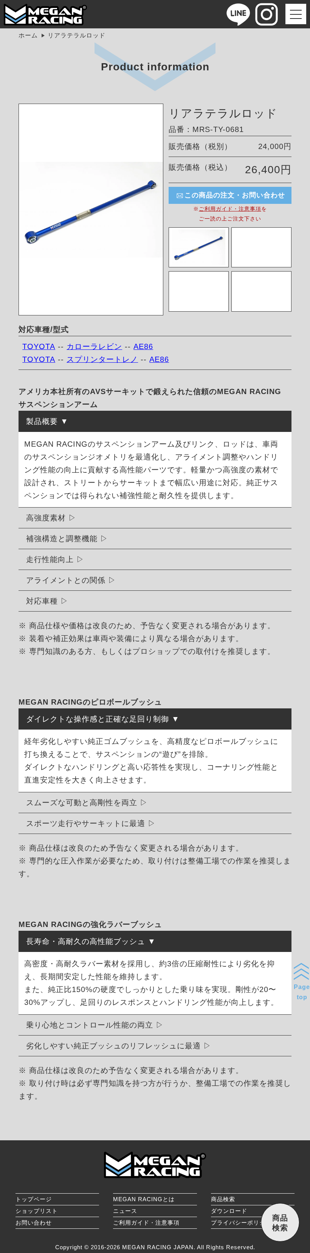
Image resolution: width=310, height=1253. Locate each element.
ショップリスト (37, 1211)
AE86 (143, 346)
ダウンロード (229, 1211)
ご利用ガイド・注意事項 (230, 209)
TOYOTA (38, 346)
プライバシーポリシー (241, 1222)
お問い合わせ (34, 1222)
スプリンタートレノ (102, 359)
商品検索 (223, 1199)
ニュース (125, 1211)
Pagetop (302, 992)
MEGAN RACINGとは (144, 1199)
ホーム (28, 35)
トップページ (34, 1199)
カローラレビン (94, 346)
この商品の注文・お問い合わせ (234, 195)
